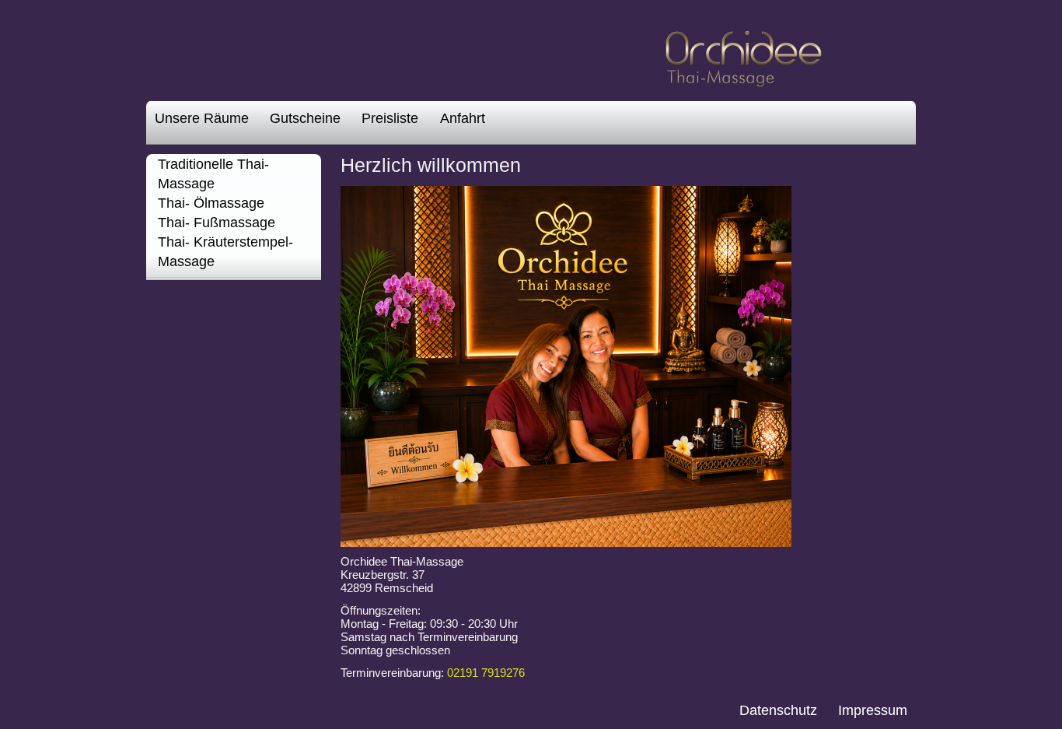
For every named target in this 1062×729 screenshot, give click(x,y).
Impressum (872, 710)
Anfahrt (462, 118)
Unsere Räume (202, 118)
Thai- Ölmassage (211, 203)
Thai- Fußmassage (216, 222)
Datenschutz (778, 710)
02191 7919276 (486, 672)
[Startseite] (745, 80)
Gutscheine (305, 118)
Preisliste (390, 118)
